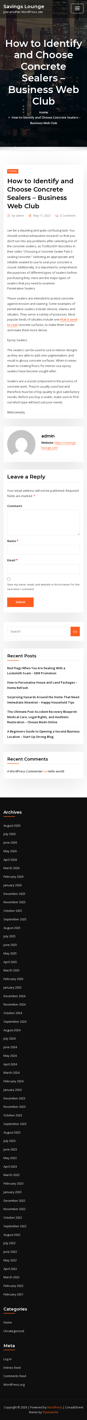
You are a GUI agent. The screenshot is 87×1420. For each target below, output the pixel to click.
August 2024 (11, 1030)
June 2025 (10, 945)
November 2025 (14, 902)
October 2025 (12, 911)
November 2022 (14, 1209)
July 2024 (9, 1038)
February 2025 (13, 979)
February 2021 (13, 1294)
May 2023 (10, 1158)
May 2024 (10, 1056)
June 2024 (10, 1047)
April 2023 (10, 1166)
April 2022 (10, 1269)
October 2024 (12, 1013)
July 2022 (9, 1243)
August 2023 (11, 1132)
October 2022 (12, 1217)
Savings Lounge (23, 6)
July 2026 (9, 834)
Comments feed (14, 1376)
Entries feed (12, 1367)
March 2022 (11, 1277)
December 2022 (14, 1200)
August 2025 (11, 928)
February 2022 (13, 1286)
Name (12, 541)
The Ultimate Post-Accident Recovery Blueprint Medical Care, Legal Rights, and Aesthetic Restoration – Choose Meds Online (42, 717)
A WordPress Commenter (25, 771)
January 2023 (12, 1192)
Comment (14, 506)
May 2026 (10, 851)
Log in (7, 1359)
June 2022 (10, 1252)
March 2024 (11, 1072)
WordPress (54, 1407)
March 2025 (11, 970)
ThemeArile (50, 1412)
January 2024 (12, 1090)
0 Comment (67, 216)
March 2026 (11, 868)
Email (12, 560)
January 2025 (12, 987)
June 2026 (10, 842)
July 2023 (9, 1141)
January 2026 (12, 885)
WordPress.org (14, 1384)
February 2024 (13, 1081)
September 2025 (14, 919)
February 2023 (13, 1183)
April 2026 (10, 860)
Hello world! (56, 771)
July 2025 (9, 936)
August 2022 (11, 1235)
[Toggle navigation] (77, 8)
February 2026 (13, 876)
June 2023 (10, 1149)
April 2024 (10, 1064)
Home (43, 112)
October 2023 (12, 1115)
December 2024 (14, 996)
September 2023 (14, 1124)
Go (75, 631)
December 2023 (14, 1098)
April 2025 (10, 962)
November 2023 (14, 1107)
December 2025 (14, 894)
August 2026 (11, 825)
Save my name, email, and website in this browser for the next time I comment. (43, 587)
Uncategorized (13, 1331)
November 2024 (14, 1004)
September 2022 (14, 1226)
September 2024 (14, 1021)
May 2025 (10, 953)
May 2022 (10, 1260)
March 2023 (11, 1175)
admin (18, 216)
